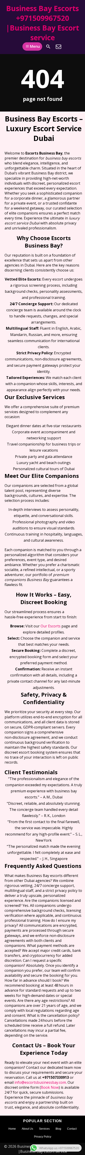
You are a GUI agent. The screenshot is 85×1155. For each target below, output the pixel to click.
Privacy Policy (42, 1136)
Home (12, 1128)
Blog (58, 1128)
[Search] (48, 47)
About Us (27, 1128)
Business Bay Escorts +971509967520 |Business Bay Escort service (42, 22)
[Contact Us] (58, 47)
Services (44, 1128)
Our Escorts (51, 626)
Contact (72, 1128)
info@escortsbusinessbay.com (40, 1082)
